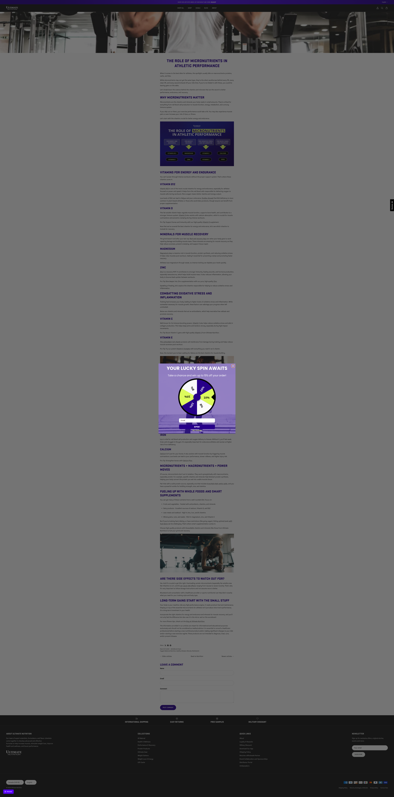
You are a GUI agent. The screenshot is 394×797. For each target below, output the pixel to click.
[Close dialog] (233, 366)
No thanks (197, 430)
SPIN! (197, 426)
